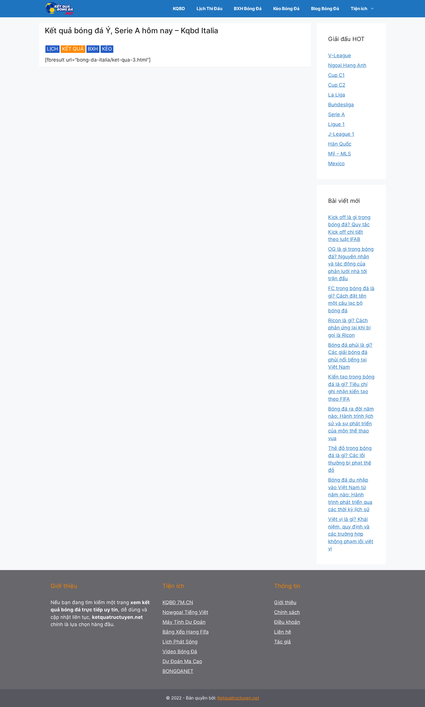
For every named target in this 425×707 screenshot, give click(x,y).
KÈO (107, 49)
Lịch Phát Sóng (179, 642)
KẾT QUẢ (73, 49)
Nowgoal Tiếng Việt (185, 612)
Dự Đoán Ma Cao (182, 661)
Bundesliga (341, 104)
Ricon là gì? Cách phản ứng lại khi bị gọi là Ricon (349, 328)
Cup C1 (336, 75)
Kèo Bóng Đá (286, 8)
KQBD (179, 8)
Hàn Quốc (339, 144)
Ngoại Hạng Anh (347, 65)
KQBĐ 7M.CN (177, 602)
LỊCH (52, 49)
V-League (339, 55)
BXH (93, 49)
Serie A (336, 114)
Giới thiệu (285, 602)
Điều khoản (287, 622)
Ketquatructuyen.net (238, 698)
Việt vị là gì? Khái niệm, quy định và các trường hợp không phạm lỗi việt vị (350, 534)
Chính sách (287, 612)
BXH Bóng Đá (248, 8)
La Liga (336, 95)
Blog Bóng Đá (325, 8)
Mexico (336, 163)
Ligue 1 (336, 124)
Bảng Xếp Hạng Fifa (185, 632)
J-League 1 (341, 134)
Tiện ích (359, 8)
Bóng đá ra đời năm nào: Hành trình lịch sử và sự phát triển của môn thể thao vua (351, 423)
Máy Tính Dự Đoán (184, 622)
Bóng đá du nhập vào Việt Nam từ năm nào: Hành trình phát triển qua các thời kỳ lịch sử (350, 494)
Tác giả (282, 642)
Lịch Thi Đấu (209, 8)
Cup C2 (336, 85)
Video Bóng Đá (179, 651)
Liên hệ (282, 632)
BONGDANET (177, 671)
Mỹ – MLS (339, 154)
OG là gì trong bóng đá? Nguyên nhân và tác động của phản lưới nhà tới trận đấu (351, 263)
